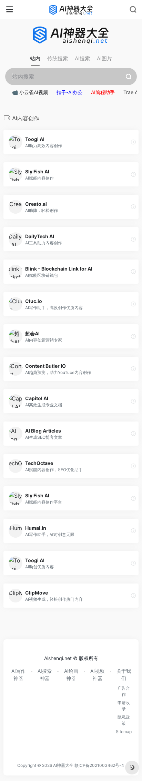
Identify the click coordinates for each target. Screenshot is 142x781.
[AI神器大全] (71, 9)
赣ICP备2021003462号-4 (99, 765)
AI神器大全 (63, 765)
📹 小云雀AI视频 (30, 92)
